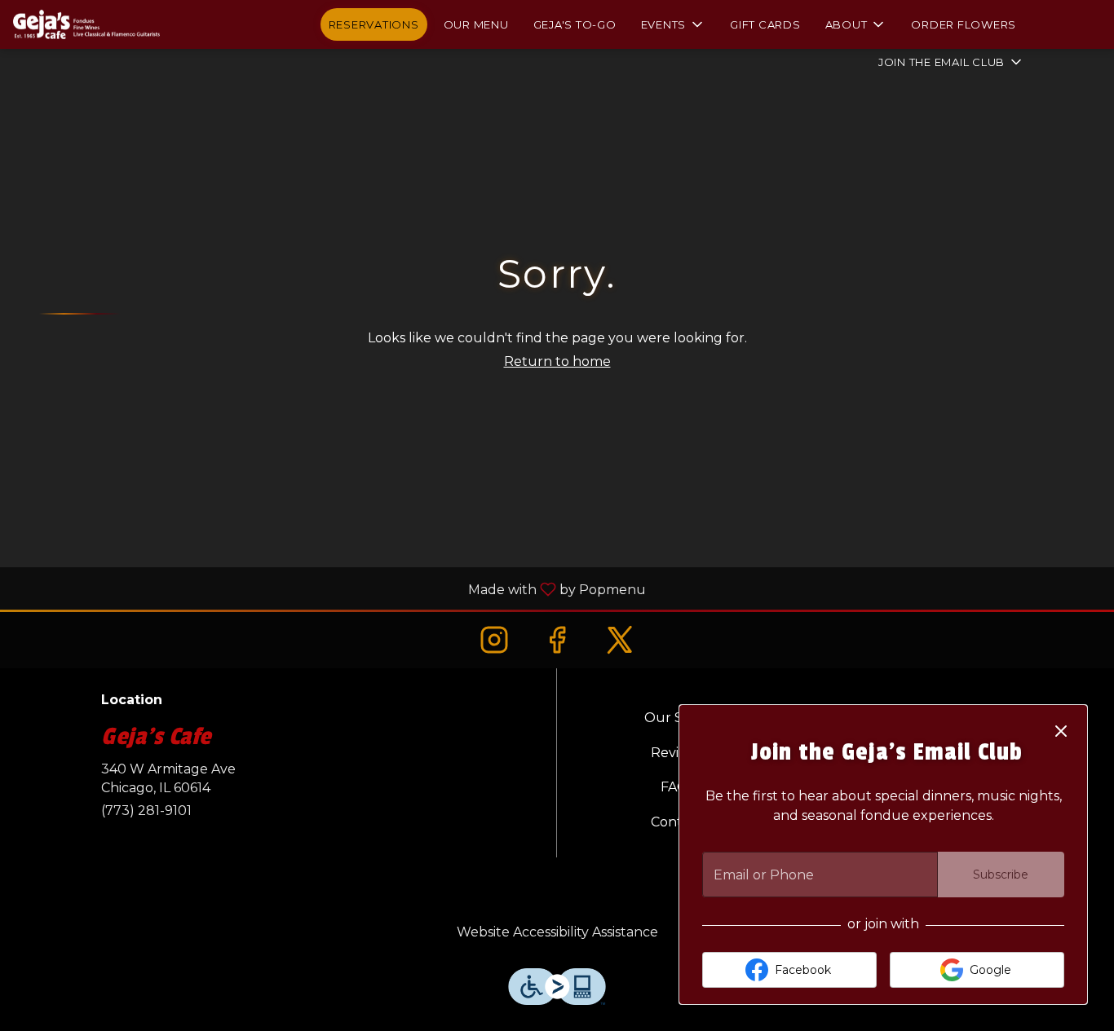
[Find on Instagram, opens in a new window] (494, 639)
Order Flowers (963, 24)
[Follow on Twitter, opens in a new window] (620, 639)
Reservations (374, 24)
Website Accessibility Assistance (557, 932)
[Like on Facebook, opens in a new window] (556, 639)
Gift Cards (765, 24)
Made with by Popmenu (329, 589)
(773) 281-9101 (146, 810)
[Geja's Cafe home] (86, 24)
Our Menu (476, 24)
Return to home (557, 361)
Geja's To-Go (575, 24)
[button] (673, 24)
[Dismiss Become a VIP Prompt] (1061, 731)
